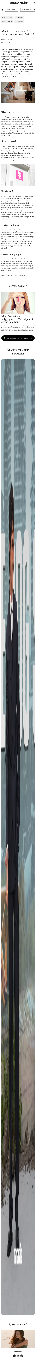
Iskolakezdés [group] (11, 10)
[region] (18, 837)
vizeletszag (19, 21)
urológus (19, 17)
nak (5, 133)
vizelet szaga (7, 21)
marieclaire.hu (6, 39)
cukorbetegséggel (27, 266)
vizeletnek (8, 198)
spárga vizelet (7, 17)
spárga (5, 146)
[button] (18, 837)
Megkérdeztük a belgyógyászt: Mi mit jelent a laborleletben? (17, 319)
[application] (18, 1339)
